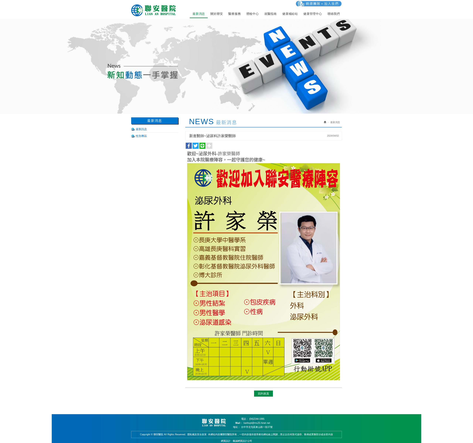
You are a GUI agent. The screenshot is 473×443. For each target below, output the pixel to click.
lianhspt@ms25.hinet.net (257, 423)
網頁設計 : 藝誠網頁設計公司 (236, 440)
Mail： (239, 423)
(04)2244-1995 (256, 418)
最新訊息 (141, 129)
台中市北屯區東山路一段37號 (257, 427)
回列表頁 (263, 393)
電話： (244, 418)
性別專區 (141, 136)
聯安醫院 (154, 10)
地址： (236, 427)
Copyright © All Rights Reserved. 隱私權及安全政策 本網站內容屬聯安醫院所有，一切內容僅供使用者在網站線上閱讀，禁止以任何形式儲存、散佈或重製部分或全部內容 (236, 434)
